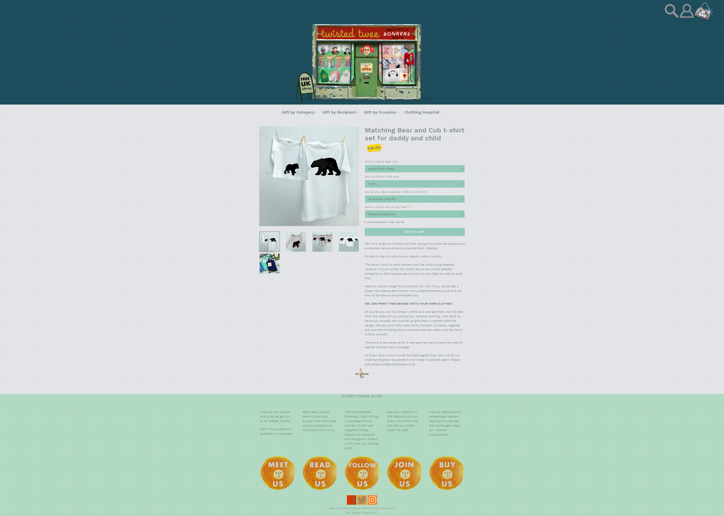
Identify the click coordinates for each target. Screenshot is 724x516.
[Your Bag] (704, 19)
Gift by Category (300, 112)
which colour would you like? (386, 207)
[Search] (672, 19)
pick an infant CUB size (382, 176)
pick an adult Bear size (381, 161)
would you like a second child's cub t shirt (396, 192)
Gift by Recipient (341, 112)
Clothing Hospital (424, 112)
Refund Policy (339, 508)
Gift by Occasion (382, 112)
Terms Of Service (382, 508)
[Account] (687, 19)
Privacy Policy (360, 508)
